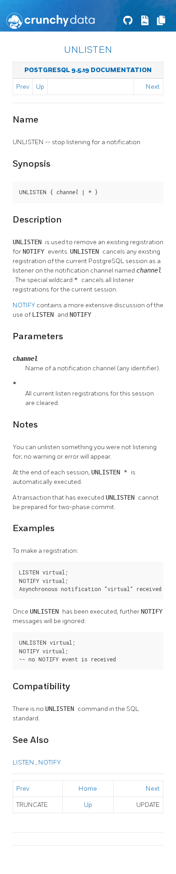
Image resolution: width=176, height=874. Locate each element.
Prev (22, 87)
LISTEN (24, 762)
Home (88, 788)
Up (40, 87)
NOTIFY (25, 305)
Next (153, 87)
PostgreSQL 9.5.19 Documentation (88, 70)
